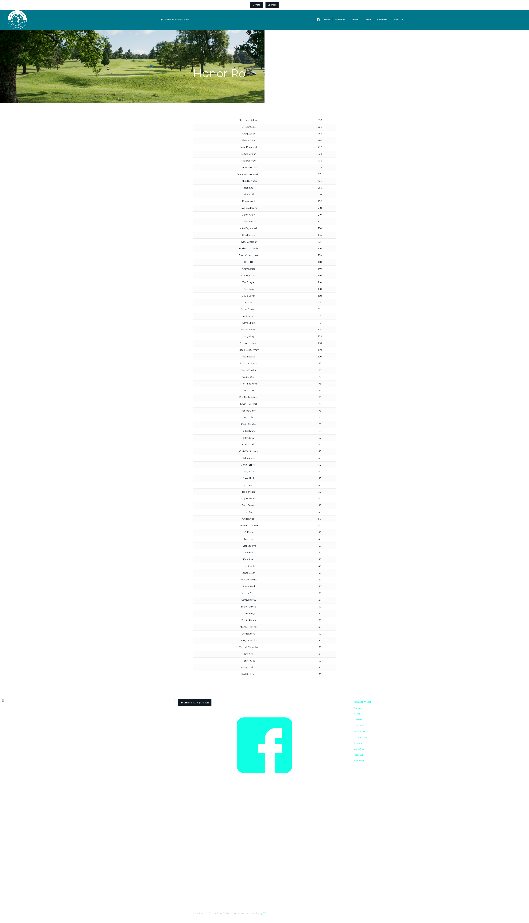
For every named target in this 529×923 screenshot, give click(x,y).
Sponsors (359, 760)
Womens (359, 725)
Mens (357, 713)
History (358, 743)
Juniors (358, 719)
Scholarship (360, 737)
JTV (265, 913)
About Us (359, 749)
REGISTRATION (362, 702)
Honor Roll (360, 731)
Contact (358, 755)
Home (357, 708)
